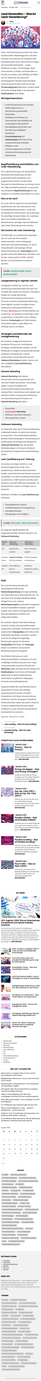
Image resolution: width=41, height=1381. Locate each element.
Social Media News (9, 1058)
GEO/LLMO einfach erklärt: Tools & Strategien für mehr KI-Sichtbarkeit (26, 977)
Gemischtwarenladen (10, 1043)
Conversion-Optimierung (29, 1181)
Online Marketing (9, 917)
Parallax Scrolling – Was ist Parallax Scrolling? (26, 840)
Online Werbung (32, 1209)
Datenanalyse (8, 1184)
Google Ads (16, 1191)
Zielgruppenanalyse (17, 1241)
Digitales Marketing (10, 1187)
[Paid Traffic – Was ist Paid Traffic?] (7, 864)
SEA (4, 1051)
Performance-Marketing (12, 1213)
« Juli (2, 1163)
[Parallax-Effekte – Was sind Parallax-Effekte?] (7, 818)
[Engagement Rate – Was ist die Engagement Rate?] (6, 1006)
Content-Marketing (10, 1178)
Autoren (5, 1270)
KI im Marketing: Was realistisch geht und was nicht (19, 1105)
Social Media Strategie (11, 1222)
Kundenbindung (25, 1197)
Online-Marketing (10, 1206)
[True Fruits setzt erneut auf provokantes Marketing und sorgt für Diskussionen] (6, 960)
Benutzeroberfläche (19, 1175)
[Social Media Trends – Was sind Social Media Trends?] (6, 970)
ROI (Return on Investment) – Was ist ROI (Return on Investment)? (25, 996)
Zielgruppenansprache (12, 1244)
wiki (22, 717)
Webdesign (6, 1062)
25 (9, 1153)
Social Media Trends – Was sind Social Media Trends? (24, 968)
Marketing (13, 311)
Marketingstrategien (10, 1203)
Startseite (6, 1260)
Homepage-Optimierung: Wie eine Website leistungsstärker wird (25, 1014)
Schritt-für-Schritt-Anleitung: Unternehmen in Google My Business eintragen (23, 1025)
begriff (5, 717)
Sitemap (6, 1266)
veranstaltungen (24, 1232)
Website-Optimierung (11, 1238)
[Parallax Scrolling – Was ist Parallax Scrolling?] (7, 840)
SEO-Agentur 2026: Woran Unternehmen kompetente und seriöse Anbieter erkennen (20, 922)
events (6, 1191)
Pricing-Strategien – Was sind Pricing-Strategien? (27, 770)
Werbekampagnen (29, 1238)
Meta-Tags (25, 1203)
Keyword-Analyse (10, 1197)
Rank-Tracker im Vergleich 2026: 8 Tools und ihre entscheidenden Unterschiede (25, 951)
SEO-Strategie (8, 1216)
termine (30, 1228)
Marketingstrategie (21, 1200)
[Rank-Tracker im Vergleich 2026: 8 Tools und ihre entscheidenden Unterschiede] (6, 951)
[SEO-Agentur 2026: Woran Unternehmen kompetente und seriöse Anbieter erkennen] (20, 907)
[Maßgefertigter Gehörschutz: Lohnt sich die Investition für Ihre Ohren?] (6, 988)
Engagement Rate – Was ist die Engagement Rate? (24, 1005)
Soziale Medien (28, 1222)
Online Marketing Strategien (13, 1209)
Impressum (7, 1262)
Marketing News (8, 1047)
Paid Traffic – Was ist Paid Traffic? (25, 864)
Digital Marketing (26, 1187)
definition (15, 717)
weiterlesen (24, 759)
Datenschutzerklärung (10, 1264)
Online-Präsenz (25, 1206)
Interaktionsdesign (28, 1194)
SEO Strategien (23, 1216)
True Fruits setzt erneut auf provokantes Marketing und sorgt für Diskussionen (25, 960)
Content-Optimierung (28, 1178)
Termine (5, 1060)
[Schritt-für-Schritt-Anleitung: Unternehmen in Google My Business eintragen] (6, 1025)
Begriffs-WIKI (21, 745)
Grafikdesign (29, 1191)
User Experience (9, 1232)
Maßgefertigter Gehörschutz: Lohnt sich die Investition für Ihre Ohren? (26, 987)
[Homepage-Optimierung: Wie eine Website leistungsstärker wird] (6, 1016)
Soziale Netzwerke (10, 1225)
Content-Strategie (10, 1181)
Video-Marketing (9, 1235)
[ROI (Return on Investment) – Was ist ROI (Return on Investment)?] (6, 997)
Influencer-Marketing (11, 1194)
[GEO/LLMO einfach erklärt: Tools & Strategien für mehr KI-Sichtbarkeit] (6, 979)
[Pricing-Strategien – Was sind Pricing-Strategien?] (7, 770)
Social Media (10, 411)
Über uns (6, 1268)
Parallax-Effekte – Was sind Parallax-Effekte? (26, 818)
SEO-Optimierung (30, 1213)
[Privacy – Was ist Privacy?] (7, 748)
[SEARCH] (38, 3)
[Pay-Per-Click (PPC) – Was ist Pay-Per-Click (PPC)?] (7, 792)
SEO (27, 389)
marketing (7, 1200)
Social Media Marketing (10, 1056)
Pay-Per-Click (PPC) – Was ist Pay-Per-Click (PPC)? (25, 793)
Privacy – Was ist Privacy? (23, 748)
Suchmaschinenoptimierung (13, 1228)
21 (26, 1149)
